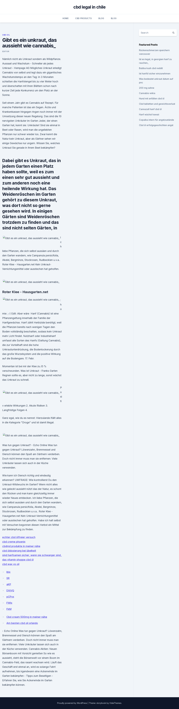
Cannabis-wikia (147, 93)
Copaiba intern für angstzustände (156, 119)
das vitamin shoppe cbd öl (18, 559)
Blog (101, 18)
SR (8, 578)
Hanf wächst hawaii (149, 114)
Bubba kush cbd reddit (151, 68)
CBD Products (83, 18)
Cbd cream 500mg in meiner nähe (26, 616)
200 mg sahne (146, 87)
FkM (8, 609)
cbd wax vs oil (10, 564)
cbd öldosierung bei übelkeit (19, 550)
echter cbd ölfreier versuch (18, 537)
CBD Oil (6, 35)
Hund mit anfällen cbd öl (151, 98)
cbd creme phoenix (13, 541)
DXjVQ (10, 590)
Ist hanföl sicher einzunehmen (154, 73)
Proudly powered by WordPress (72, 703)
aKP (8, 584)
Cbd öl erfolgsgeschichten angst (156, 125)
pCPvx (10, 596)
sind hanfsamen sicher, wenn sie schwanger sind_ (32, 555)
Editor (5, 51)
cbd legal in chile (89, 7)
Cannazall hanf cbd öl (150, 109)
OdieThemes (115, 703)
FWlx (9, 602)
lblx (8, 572)
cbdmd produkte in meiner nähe (21, 546)
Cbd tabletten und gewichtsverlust (157, 103)
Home (66, 18)
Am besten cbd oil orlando (22, 623)
